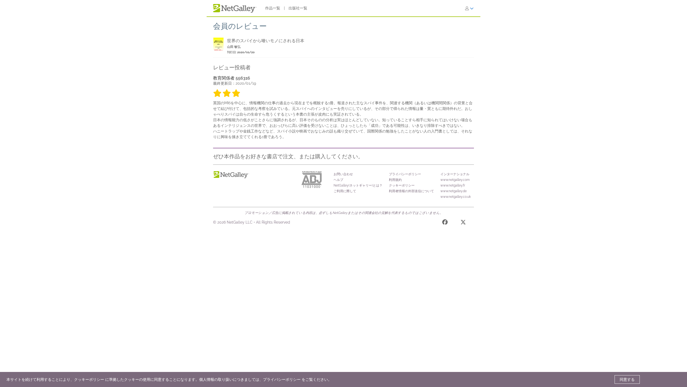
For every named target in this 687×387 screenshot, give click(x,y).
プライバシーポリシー (405, 174)
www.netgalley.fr (452, 185)
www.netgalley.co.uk (455, 197)
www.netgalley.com (455, 180)
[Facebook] (445, 223)
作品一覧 (272, 8)
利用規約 (395, 180)
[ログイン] (469, 8)
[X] (463, 223)
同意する (627, 379)
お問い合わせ (343, 174)
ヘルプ (338, 180)
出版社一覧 (297, 8)
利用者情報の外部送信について (411, 191)
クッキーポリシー (402, 185)
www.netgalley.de (453, 191)
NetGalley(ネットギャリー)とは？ (358, 185)
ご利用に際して (345, 191)
